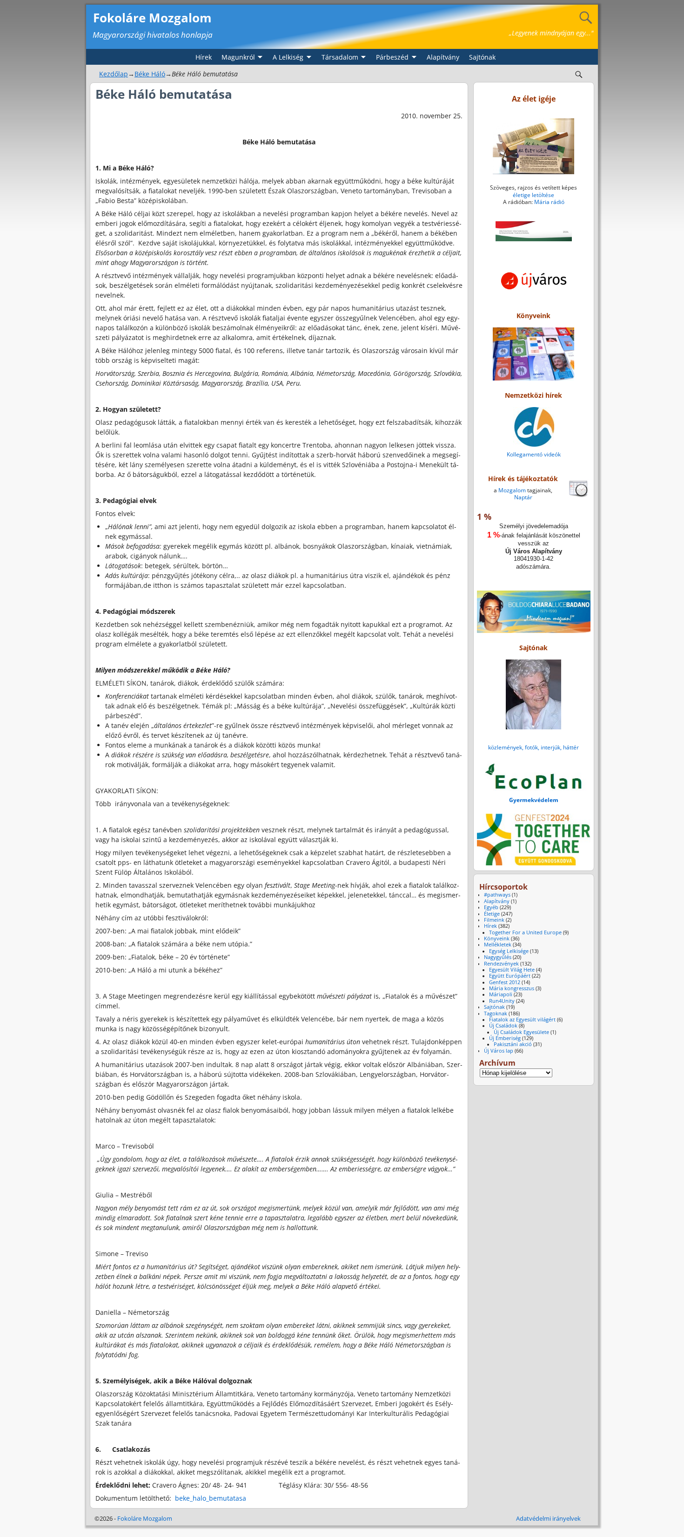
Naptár (523, 497)
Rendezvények (501, 963)
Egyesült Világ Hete (512, 969)
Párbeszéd (392, 57)
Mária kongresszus (511, 988)
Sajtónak (482, 57)
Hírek (203, 57)
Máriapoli (500, 994)
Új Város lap (498, 1050)
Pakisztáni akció (513, 1044)
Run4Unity (502, 1001)
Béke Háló (149, 73)
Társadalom (340, 57)
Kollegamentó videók (534, 454)
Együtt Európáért (509, 976)
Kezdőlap (113, 73)
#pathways (497, 894)
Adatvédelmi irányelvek (548, 1518)
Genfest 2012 (504, 982)
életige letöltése (533, 195)
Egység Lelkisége (509, 951)
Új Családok (503, 1025)
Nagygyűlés (497, 957)
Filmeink (494, 920)
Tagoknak (495, 1013)
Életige (492, 914)
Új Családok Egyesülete (521, 1032)
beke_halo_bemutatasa (210, 1498)
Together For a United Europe (525, 932)
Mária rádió (549, 202)
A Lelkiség (288, 57)
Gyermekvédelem (533, 800)
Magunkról (238, 57)
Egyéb (491, 907)
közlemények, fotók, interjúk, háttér (533, 747)
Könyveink (497, 938)
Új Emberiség (505, 1038)
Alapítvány (443, 57)
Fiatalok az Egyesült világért (522, 1019)
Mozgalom (512, 490)
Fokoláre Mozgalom (152, 17)
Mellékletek (497, 944)
